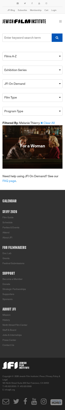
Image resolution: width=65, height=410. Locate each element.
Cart (46, 10)
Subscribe (22, 10)
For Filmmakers (14, 248)
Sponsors (7, 299)
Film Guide (8, 217)
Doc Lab (6, 253)
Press (42, 376)
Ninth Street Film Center (14, 325)
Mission (6, 315)
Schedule (7, 222)
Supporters (8, 294)
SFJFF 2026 (9, 212)
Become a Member (12, 279)
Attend (5, 232)
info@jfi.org (10, 390)
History (6, 320)
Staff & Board (9, 330)
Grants (6, 258)
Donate (6, 284)
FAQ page (9, 181)
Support (8, 273)
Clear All (49, 123)
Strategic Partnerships (14, 289)
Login (53, 10)
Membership (36, 10)
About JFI (7, 237)
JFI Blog (11, 10)
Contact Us (8, 345)
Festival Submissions (13, 263)
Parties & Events (10, 227)
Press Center (9, 340)
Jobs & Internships (12, 335)
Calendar (9, 201)
